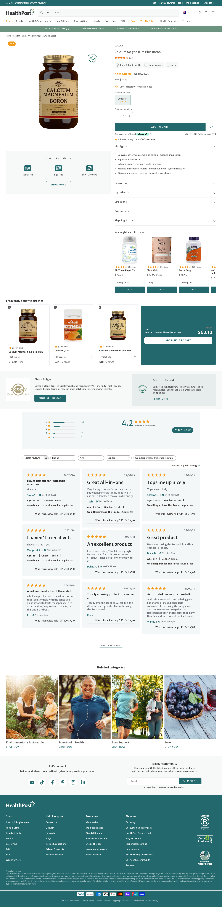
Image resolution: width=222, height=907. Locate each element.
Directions (121, 201)
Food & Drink (62, 21)
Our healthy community (138, 860)
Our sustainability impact (139, 827)
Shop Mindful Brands (96, 838)
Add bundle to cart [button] (178, 340)
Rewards (50, 833)
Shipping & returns (126, 220)
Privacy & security (55, 849)
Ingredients (122, 192)
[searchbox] (32, 458)
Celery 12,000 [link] (62, 350)
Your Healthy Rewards (164, 3)
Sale (133, 21)
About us (209, 3)
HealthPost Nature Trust (138, 833)
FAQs (48, 838)
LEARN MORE (161, 399)
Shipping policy (118, 901)
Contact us (51, 822)
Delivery (50, 827)
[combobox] (108, 12)
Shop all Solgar (50, 398)
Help (180, 3)
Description (121, 183)
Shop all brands (93, 844)
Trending (187, 21)
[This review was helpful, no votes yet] (65, 513)
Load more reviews (111, 645)
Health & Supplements (39, 21)
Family (96, 21)
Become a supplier (55, 854)
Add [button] (129, 289)
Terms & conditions (56, 844)
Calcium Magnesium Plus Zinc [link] (115, 350)
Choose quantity (123, 109)
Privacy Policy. (178, 787)
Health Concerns (168, 21)
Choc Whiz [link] (152, 270)
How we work (132, 849)
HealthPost (74, 901)
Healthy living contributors (140, 854)
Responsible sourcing (136, 844)
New (8, 21)
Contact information (135, 901)
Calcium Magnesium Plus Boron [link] (26, 352)
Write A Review (183, 430)
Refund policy (152, 901)
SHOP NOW (12, 747)
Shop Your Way (93, 854)
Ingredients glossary (96, 849)
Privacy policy (88, 901)
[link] (130, 250)
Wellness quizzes (94, 827)
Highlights (121, 146)
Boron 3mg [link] (185, 270)
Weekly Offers (148, 21)
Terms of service (102, 901)
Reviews (130, 865)
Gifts (123, 21)
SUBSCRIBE (190, 781)
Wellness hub (192, 3)
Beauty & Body (81, 21)
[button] (199, 12)
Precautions (122, 211)
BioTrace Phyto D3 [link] (125, 270)
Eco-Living (110, 21)
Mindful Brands (94, 833)
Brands (19, 21)
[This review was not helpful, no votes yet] (71, 513)
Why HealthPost (134, 838)
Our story (130, 822)
